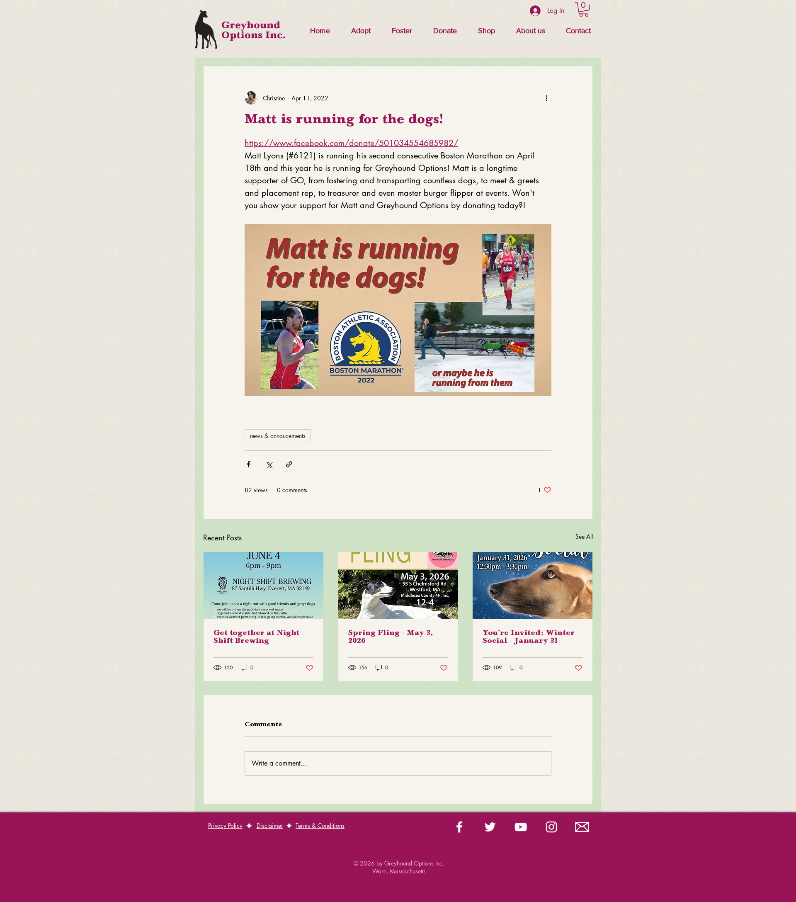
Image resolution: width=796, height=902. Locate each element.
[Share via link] (289, 464)
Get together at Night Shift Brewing (256, 637)
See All (584, 536)
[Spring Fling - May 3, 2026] (398, 585)
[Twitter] (490, 826)
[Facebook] (459, 826)
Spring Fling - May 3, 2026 (390, 637)
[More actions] (546, 98)
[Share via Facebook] (248, 464)
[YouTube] (520, 826)
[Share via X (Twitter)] (269, 464)
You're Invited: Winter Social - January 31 (529, 637)
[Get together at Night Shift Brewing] (263, 585)
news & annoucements (278, 436)
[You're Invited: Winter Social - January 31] (532, 585)
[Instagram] (551, 826)
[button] (360, 30)
